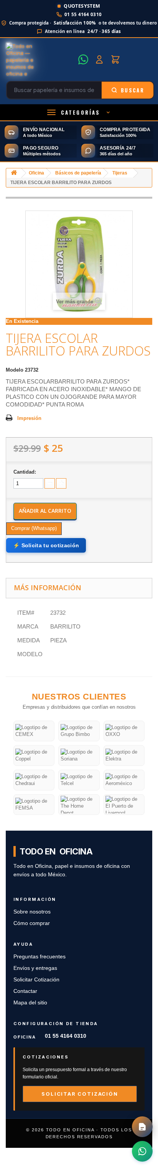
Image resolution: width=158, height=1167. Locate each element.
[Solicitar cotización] (142, 1126)
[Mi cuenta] (99, 59)
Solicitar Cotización (36, 980)
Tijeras (119, 173)
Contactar (25, 991)
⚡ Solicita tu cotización (46, 545)
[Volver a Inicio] (14, 173)
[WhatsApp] (83, 59)
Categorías (80, 112)
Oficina (36, 173)
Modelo (14, 370)
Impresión (29, 418)
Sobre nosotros (32, 912)
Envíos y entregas (35, 968)
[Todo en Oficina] (40, 59)
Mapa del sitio (30, 1003)
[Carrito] (115, 59)
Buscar (132, 90)
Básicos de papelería (78, 173)
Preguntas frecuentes (39, 957)
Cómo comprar (31, 923)
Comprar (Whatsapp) (34, 528)
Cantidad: (24, 472)
